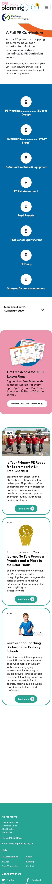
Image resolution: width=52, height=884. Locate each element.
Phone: (12, 837)
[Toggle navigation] (47, 7)
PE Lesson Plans (10, 856)
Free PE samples (10, 866)
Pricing (5, 861)
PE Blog (30, 861)
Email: (17, 843)
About (29, 856)
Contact (30, 866)
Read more (23, 508)
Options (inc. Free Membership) (27, 403)
